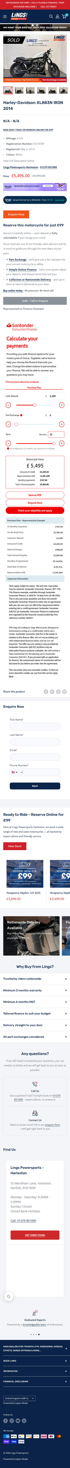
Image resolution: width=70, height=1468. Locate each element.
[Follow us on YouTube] (18, 1420)
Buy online (7, 1324)
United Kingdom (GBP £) (16, 1398)
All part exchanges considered (23, 1036)
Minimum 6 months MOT (19, 1001)
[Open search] (51, 16)
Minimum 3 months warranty (22, 990)
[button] (9, 1296)
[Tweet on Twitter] (58, 691)
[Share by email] (64, 691)
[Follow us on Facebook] (5, 1420)
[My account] (57, 16)
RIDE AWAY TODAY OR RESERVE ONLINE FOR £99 (28, 130)
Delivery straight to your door (22, 1025)
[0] (64, 16)
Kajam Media (21, 1403)
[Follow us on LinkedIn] (24, 1420)
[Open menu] (5, 16)
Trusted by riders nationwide (22, 978)
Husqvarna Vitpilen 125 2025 (24, 892)
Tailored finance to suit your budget (26, 1013)
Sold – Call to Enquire (35, 301)
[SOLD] (35, 27)
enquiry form (52, 1124)
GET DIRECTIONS (35, 1235)
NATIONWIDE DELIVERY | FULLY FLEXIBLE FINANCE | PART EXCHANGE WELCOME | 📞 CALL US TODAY (35, 4)
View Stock (14, 846)
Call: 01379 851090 (23, 1221)
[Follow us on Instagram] (11, 1420)
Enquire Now (16, 214)
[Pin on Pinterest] (52, 691)
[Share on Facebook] (46, 691)
